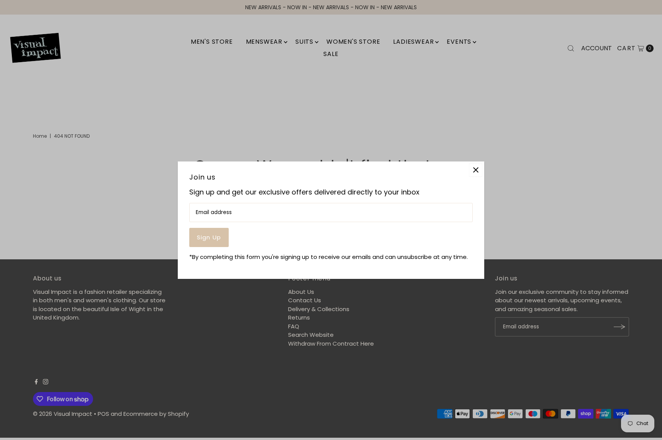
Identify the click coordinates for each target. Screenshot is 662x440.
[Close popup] (475, 169)
